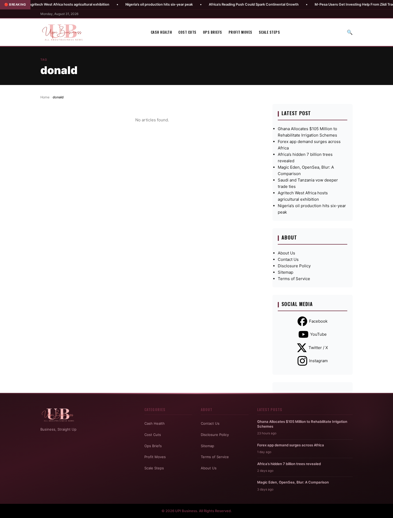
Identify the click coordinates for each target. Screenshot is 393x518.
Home (44, 97)
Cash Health (161, 32)
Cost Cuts (187, 32)
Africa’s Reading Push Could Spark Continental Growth (237, 4)
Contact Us (288, 259)
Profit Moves (240, 32)
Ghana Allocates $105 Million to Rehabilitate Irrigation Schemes (302, 423)
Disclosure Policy (294, 265)
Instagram (318, 360)
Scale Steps (269, 32)
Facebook (318, 321)
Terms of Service (294, 278)
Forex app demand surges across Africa (290, 445)
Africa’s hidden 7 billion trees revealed (289, 464)
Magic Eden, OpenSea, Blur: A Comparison (293, 482)
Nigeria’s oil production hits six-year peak (142, 4)
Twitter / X (318, 347)
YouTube (318, 334)
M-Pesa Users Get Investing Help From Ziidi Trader (339, 4)
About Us (286, 253)
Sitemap (285, 272)
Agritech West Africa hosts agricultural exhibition (52, 4)
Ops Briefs (212, 32)
